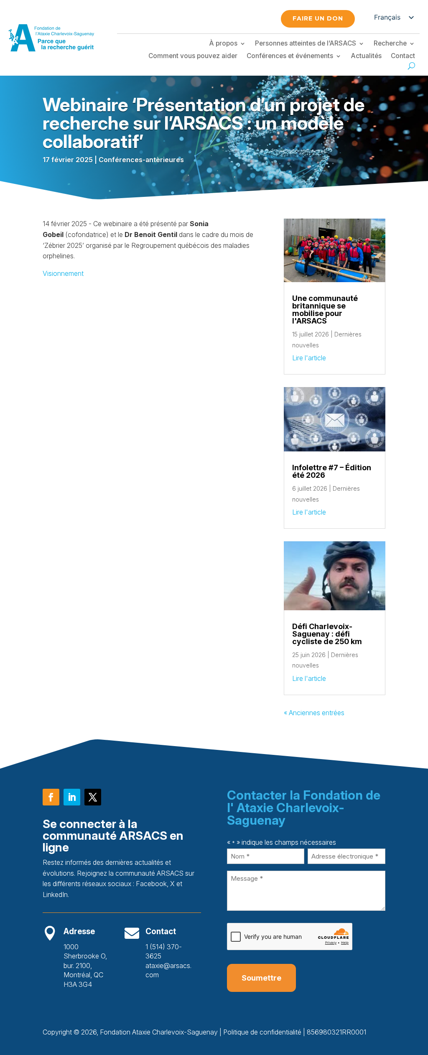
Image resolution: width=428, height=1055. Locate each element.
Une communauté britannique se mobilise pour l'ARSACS (325, 309)
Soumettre (261, 977)
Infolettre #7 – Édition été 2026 (331, 471)
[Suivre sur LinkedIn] (72, 797)
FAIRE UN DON (318, 18)
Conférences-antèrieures (141, 159)
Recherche (390, 44)
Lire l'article (309, 358)
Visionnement (63, 273)
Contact (403, 56)
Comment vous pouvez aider (192, 56)
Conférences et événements (290, 56)
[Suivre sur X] (92, 797)
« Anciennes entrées (314, 712)
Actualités (366, 56)
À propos (223, 44)
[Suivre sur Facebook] (51, 797)
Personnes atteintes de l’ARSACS (305, 44)
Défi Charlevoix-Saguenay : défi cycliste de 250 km (327, 634)
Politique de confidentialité (262, 1032)
